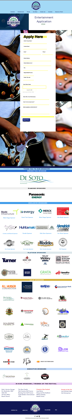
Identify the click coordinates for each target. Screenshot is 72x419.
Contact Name (26, 46)
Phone (44, 51)
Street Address (27, 58)
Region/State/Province (28, 72)
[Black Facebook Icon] (35, 416)
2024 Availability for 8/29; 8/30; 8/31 (30, 107)
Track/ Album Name (27, 84)
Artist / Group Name (28, 40)
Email (25, 51)
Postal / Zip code (27, 77)
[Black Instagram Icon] (39, 416)
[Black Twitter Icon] (37, 416)
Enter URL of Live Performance (29, 96)
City (24, 67)
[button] (29, 90)
